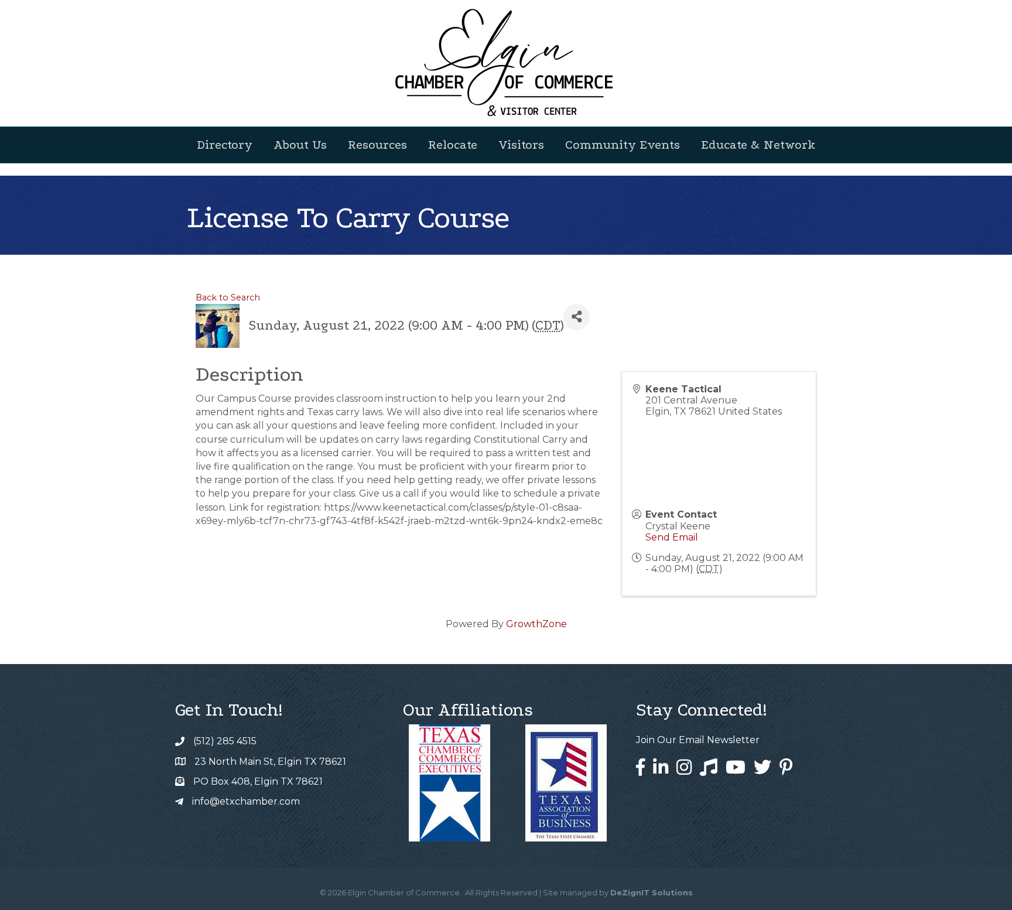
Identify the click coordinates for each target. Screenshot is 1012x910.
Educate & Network (758, 145)
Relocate (452, 145)
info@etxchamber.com (246, 801)
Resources (377, 145)
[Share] (576, 317)
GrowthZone (536, 624)
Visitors (521, 145)
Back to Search (228, 297)
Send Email (671, 537)
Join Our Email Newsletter (698, 739)
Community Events (622, 145)
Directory (224, 145)
